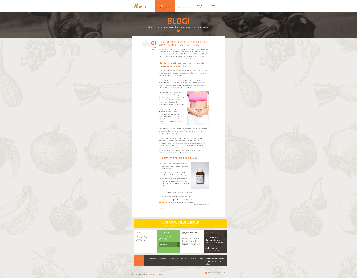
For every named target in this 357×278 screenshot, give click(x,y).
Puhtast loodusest (201, 6)
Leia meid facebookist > (215, 272)
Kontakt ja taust (217, 6)
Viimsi (201, 258)
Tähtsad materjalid (184, 6)
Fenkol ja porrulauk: (214, 258)
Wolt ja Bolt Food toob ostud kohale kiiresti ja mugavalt (191, 241)
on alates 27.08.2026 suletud (214, 241)
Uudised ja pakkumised (165, 6)
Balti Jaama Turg (150, 258)
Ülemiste (184, 258)
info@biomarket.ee (148, 273)
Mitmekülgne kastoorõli (142, 238)
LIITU (179, 244)
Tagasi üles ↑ (163, 208)
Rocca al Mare (173, 258)
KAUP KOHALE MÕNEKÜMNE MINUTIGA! (190, 233)
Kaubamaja (162, 258)
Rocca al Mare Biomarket (211, 238)
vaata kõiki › (221, 251)
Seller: (208, 248)
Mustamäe (193, 258)
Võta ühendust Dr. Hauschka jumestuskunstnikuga (193, 224)
